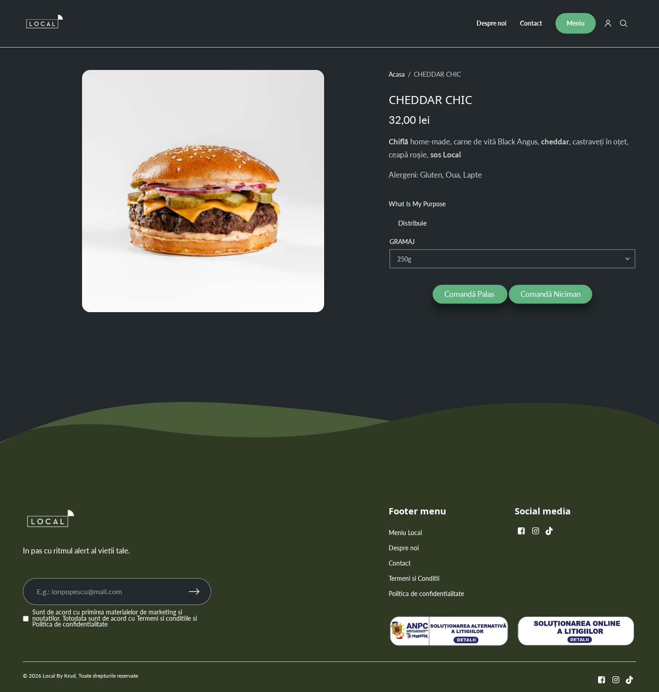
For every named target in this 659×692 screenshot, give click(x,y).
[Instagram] (535, 531)
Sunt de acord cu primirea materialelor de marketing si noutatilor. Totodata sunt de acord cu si (114, 618)
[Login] (608, 23)
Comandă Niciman (550, 294)
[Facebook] (521, 531)
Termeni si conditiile (164, 618)
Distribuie (412, 223)
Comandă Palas (470, 294)
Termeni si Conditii (414, 578)
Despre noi (492, 23)
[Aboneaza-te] (200, 591)
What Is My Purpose (417, 204)
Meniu (576, 23)
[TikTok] (550, 531)
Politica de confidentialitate (70, 624)
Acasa (397, 74)
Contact (531, 23)
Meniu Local (405, 532)
